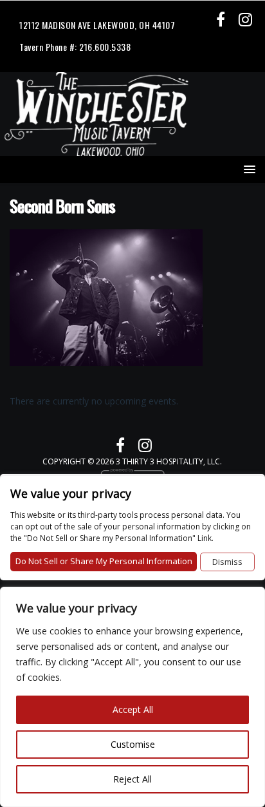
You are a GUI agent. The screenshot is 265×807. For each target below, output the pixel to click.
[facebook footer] (220, 19)
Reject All (132, 779)
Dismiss (227, 561)
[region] (132, 697)
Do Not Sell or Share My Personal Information (103, 561)
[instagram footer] (245, 19)
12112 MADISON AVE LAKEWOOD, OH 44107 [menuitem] (97, 25)
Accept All (133, 709)
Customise (133, 744)
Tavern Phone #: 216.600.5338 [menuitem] (75, 46)
